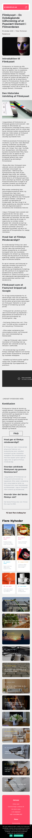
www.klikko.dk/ (17, 814)
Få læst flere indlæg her (16, 513)
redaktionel (6, 34)
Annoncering (16, 823)
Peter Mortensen (21, 31)
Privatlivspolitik (18, 835)
